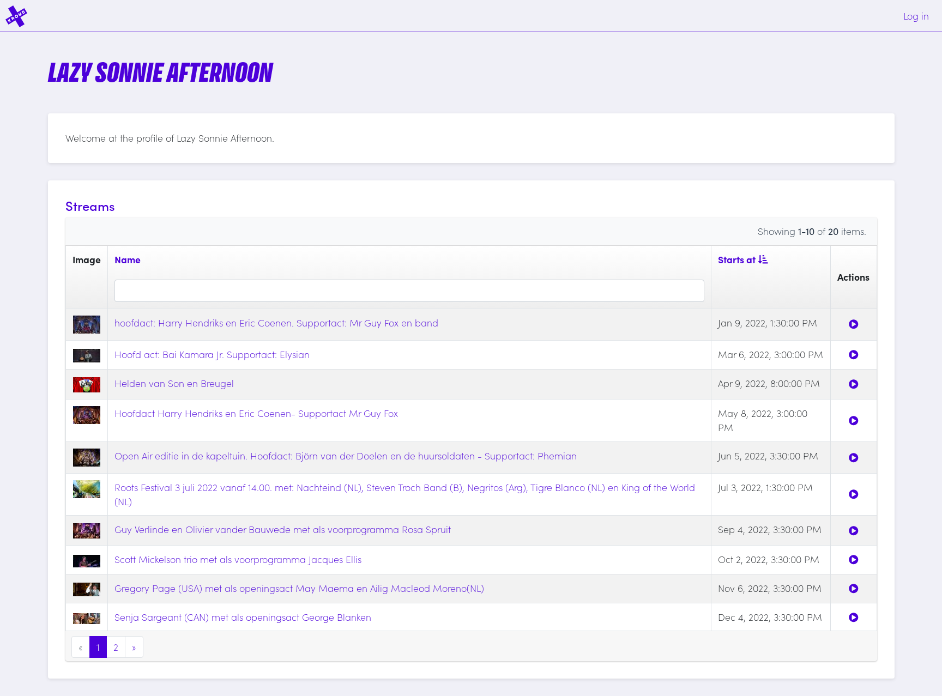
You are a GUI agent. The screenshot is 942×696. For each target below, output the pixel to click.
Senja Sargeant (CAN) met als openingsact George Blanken (242, 617)
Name (127, 259)
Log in (916, 15)
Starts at (737, 259)
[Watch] (854, 324)
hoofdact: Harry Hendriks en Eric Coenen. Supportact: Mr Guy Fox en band (276, 322)
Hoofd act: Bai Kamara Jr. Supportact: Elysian (212, 354)
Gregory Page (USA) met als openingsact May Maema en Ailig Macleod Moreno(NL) (299, 588)
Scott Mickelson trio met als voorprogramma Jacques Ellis (237, 559)
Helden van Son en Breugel (174, 383)
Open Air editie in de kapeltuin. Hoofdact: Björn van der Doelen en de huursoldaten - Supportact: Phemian (345, 455)
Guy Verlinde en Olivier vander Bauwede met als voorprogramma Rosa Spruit (282, 529)
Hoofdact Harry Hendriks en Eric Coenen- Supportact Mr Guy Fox (256, 413)
